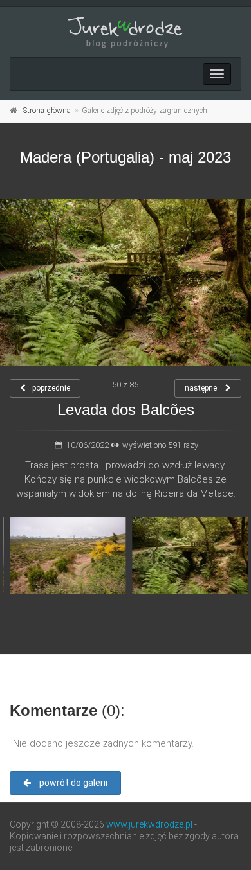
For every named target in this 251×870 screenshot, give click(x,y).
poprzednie (51, 388)
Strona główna (47, 110)
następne (202, 388)
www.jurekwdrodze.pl (149, 824)
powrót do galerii (72, 782)
